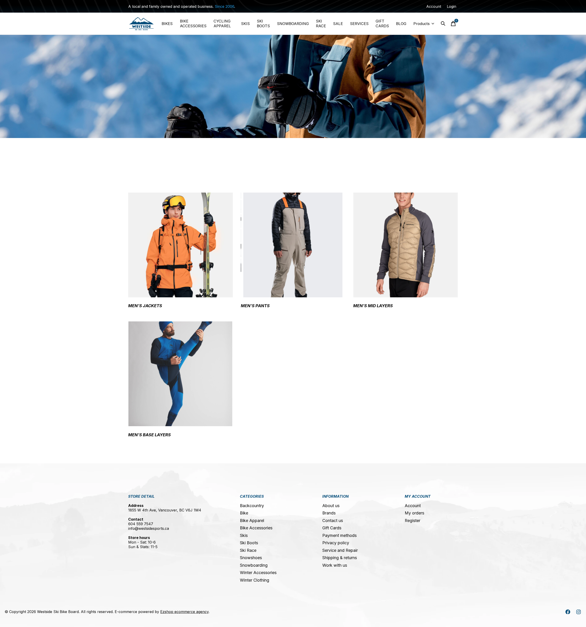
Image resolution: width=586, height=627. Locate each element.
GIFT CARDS (382, 23)
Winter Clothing (254, 580)
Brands (329, 513)
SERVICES (359, 23)
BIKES (167, 23)
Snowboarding (254, 565)
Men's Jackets (145, 305)
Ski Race (248, 550)
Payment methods (339, 535)
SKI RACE (321, 23)
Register (412, 520)
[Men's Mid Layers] (405, 245)
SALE (338, 23)
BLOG (401, 23)
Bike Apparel (252, 520)
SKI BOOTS (263, 23)
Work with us (334, 565)
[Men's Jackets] (180, 245)
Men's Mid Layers (373, 305)
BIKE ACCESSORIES (193, 23)
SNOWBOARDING (293, 23)
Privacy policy (335, 542)
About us (330, 505)
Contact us (332, 520)
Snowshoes (251, 557)
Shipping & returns (339, 557)
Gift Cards (331, 527)
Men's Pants (255, 305)
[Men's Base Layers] (180, 373)
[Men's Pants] (293, 245)
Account (413, 505)
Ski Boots (249, 542)
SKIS (245, 23)
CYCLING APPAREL (222, 23)
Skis (244, 535)
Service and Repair (340, 550)
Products (421, 23)
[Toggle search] (443, 23)
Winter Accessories (258, 572)
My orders (414, 513)
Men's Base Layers (149, 434)
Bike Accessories (256, 527)
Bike (244, 513)
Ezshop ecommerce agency (184, 611)
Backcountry (252, 505)
